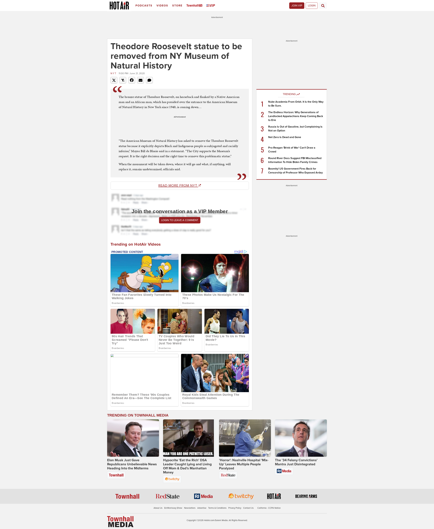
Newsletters (189, 508)
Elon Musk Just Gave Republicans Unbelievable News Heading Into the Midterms (132, 464)
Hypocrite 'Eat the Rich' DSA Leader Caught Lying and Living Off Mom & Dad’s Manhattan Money (187, 466)
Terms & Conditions (217, 508)
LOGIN (311, 5)
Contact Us (248, 508)
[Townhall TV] (195, 5)
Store (177, 5)
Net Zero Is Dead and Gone (284, 137)
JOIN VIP (296, 5)
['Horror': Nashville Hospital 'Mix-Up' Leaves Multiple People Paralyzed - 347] (245, 438)
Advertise (201, 508)
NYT (114, 73)
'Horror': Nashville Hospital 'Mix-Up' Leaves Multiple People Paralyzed (243, 464)
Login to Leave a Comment (179, 220)
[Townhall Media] (120, 521)
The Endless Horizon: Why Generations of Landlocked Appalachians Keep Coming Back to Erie (295, 116)
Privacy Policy (234, 508)
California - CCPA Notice (269, 508)
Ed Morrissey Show (173, 508)
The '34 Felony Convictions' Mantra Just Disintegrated (296, 462)
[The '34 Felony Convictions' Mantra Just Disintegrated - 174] (301, 438)
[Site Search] (323, 5)
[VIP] (211, 5)
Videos (162, 5)
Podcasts (143, 5)
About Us (158, 508)
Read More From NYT (178, 186)
